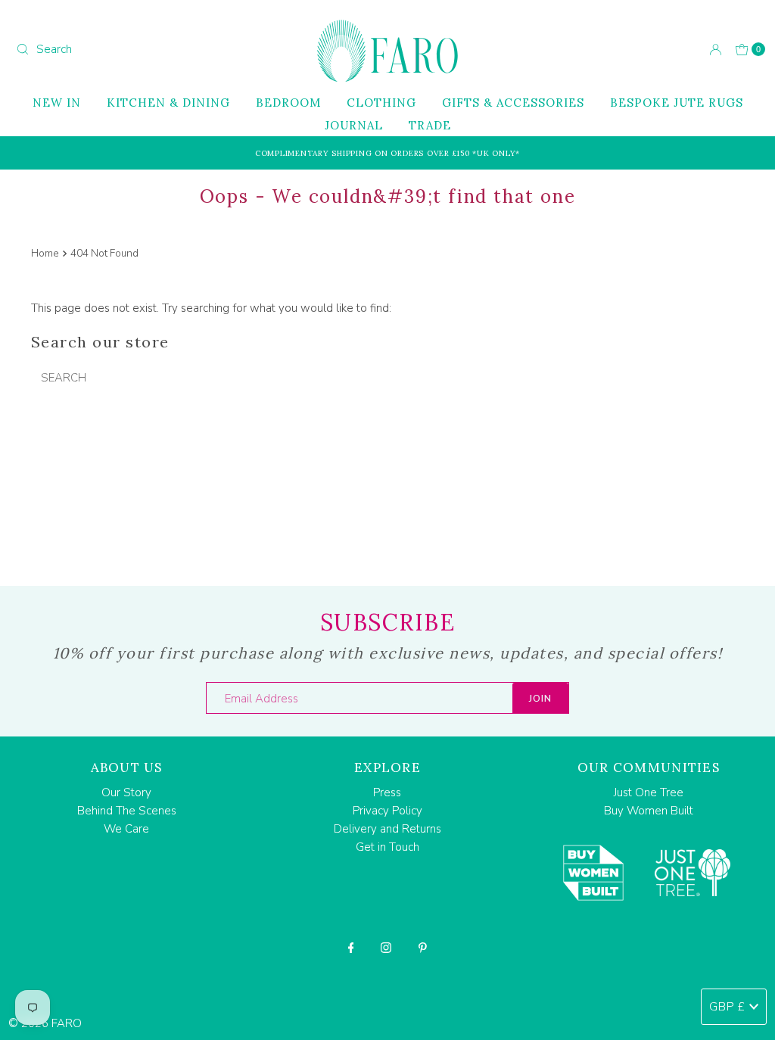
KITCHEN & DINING (168, 102)
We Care (126, 828)
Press (387, 792)
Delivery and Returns (387, 828)
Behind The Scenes (126, 810)
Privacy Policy (387, 810)
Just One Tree (648, 792)
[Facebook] (351, 948)
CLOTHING (381, 102)
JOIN (540, 698)
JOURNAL (354, 125)
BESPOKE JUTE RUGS (676, 102)
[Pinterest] (423, 948)
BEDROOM (288, 102)
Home (45, 253)
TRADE (430, 125)
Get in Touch (387, 847)
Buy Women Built (648, 810)
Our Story (126, 792)
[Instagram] (386, 948)
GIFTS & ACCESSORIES (513, 102)
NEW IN (57, 102)
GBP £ (727, 1006)
